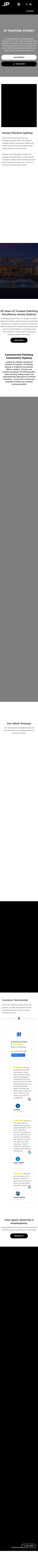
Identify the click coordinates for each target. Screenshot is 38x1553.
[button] (18, 4)
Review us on (17, 1055)
